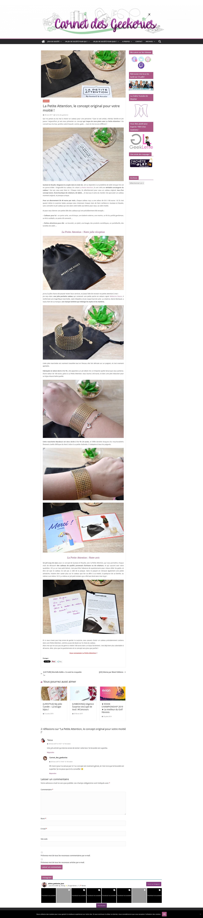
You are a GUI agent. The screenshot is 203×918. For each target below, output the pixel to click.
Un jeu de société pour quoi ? (105, 41)
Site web (44, 839)
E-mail (44, 829)
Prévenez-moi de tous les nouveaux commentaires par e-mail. (65, 855)
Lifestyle (46, 101)
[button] (60, 41)
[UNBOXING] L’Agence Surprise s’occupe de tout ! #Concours (83, 706)
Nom (43, 818)
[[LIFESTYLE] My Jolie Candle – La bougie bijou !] (54, 688)
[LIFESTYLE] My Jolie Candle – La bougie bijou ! (52, 706)
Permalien (67, 744)
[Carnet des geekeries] (101, 6)
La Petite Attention (86, 188)
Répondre (50, 752)
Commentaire (47, 789)
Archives (149, 41)
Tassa (50, 740)
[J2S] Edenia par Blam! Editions (111, 672)
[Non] (200, 914)
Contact (138, 41)
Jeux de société (53, 41)
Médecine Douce (116, 296)
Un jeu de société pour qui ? (76, 41)
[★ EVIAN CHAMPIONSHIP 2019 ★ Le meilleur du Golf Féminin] (113, 688)
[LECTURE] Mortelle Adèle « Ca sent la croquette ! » (62, 673)
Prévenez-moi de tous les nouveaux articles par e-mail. (62, 862)
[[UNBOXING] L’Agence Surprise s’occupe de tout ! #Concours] (83, 688)
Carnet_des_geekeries (61, 115)
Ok (164, 914)
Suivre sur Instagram (154, 884)
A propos (126, 41)
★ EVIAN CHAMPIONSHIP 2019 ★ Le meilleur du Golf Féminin (112, 708)
